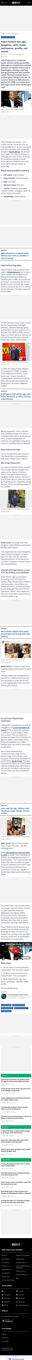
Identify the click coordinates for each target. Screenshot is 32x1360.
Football (4, 1102)
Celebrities (4, 1196)
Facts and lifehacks (13, 33)
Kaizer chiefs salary (21, 1008)
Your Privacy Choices (18, 1359)
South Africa (14, 151)
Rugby (3, 1084)
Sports (3, 1093)
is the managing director (15, 728)
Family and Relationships (7, 1205)
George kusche (6, 1011)
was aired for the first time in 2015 (15, 853)
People (3, 1135)
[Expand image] (30, 92)
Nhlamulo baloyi (7, 1008)
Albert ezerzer (6, 1005)
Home (3, 33)
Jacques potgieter (18, 1005)
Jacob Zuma (17, 761)
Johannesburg (13, 272)
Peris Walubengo (20, 54)
